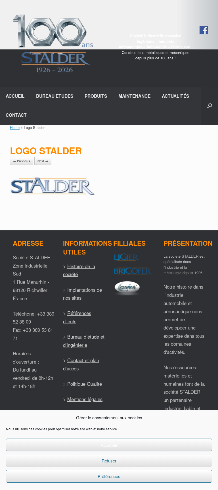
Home (15, 127)
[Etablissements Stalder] (52, 43)
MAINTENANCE (134, 96)
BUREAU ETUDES (54, 96)
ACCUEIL (15, 96)
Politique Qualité (84, 383)
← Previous (21, 161)
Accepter (109, 445)
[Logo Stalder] (52, 194)
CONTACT (16, 115)
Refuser (109, 461)
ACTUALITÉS (175, 96)
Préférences (109, 476)
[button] (209, 106)
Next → (42, 161)
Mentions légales (84, 399)
